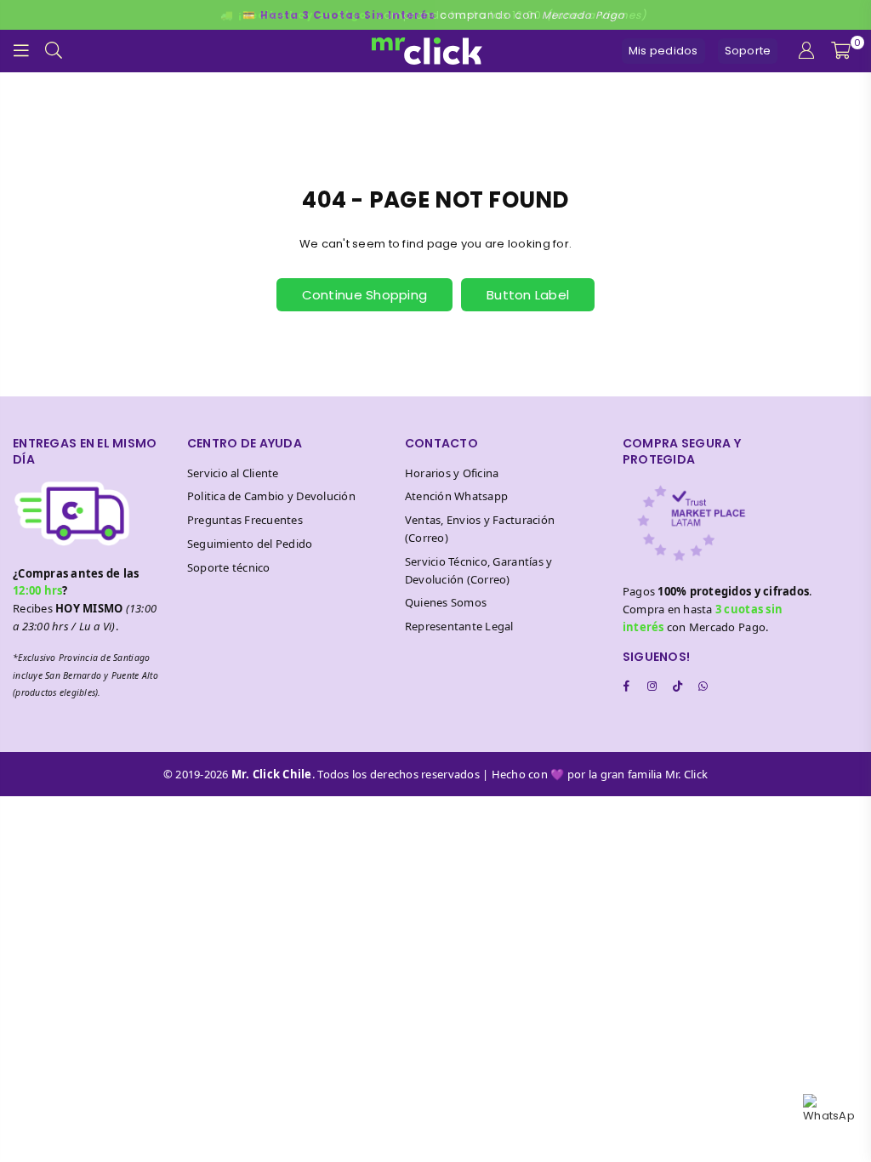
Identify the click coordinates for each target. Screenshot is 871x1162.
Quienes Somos (446, 602)
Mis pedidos (663, 51)
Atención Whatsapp (456, 496)
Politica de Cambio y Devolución (271, 496)
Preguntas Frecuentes (245, 519)
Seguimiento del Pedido (250, 543)
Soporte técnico (228, 567)
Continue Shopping (364, 295)
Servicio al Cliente (233, 473)
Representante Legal (459, 626)
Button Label (528, 295)
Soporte (748, 51)
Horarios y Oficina (452, 473)
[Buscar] (53, 51)
